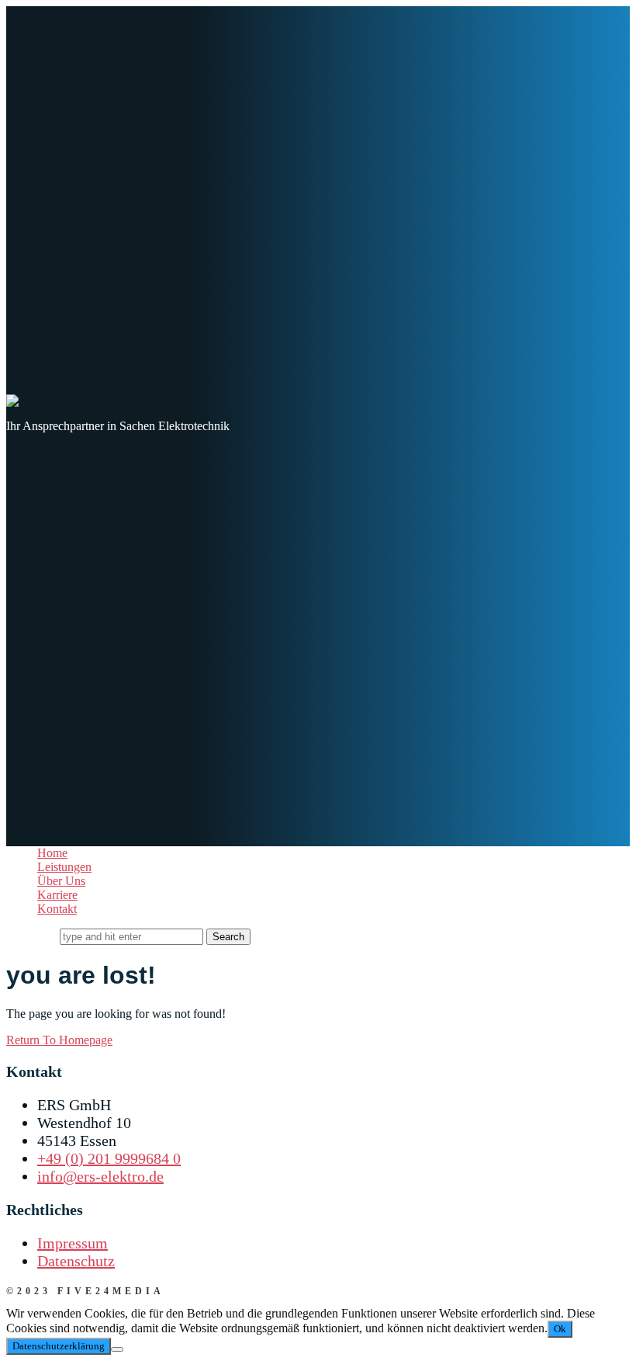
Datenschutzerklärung (58, 1346)
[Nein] (117, 1349)
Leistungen (64, 866)
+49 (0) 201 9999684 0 (109, 1158)
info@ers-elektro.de (100, 1176)
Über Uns (61, 880)
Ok (560, 1329)
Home (52, 852)
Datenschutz (76, 1260)
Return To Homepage (59, 1040)
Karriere (57, 894)
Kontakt (57, 908)
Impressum (72, 1243)
